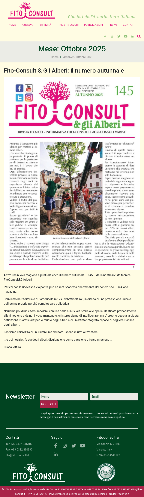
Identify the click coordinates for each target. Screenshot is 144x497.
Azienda (27, 24)
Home (12, 24)
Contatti (129, 24)
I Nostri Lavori (69, 24)
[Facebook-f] (105, 36)
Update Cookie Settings (94, 494)
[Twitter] (119, 36)
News (113, 24)
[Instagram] (112, 36)
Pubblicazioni (93, 24)
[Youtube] (126, 36)
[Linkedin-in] (133, 36)
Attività (45, 24)
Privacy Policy (56, 494)
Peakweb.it (123, 494)
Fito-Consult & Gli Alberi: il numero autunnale (64, 70)
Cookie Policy (72, 494)
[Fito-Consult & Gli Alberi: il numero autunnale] (72, 173)
